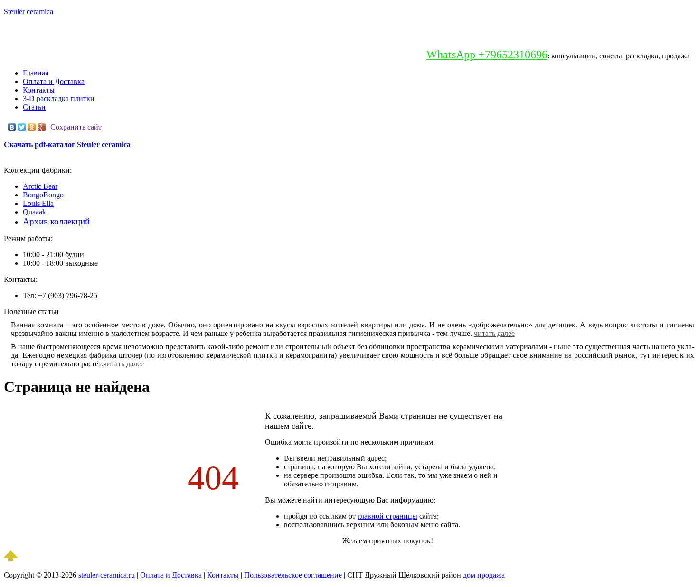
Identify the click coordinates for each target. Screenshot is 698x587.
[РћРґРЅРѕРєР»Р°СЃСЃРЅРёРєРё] (32, 127)
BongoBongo (43, 195)
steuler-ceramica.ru (106, 575)
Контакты (39, 90)
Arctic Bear (40, 186)
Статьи (34, 107)
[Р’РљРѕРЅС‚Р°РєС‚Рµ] (12, 127)
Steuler (28, 12)
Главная (35, 73)
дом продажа (484, 575)
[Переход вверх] (11, 559)
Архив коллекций (56, 221)
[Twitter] (22, 127)
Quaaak (34, 212)
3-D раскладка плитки (58, 98)
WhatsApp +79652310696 (486, 54)
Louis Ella (38, 203)
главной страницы (387, 516)
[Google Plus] (42, 127)
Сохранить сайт (76, 127)
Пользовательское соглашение (293, 575)
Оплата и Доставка (54, 81)
